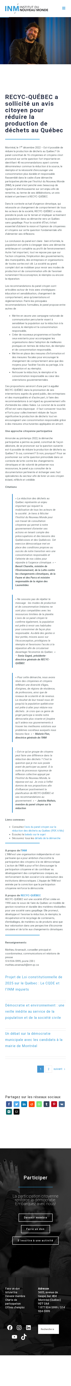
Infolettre (11, 1292)
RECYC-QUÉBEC (31, 895)
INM (24, 850)
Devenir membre (15, 1296)
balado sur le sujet (35, 834)
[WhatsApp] (39, 1104)
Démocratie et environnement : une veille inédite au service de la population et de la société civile (34, 1011)
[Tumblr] (46, 1104)
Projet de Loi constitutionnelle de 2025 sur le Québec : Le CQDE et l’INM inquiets (33, 983)
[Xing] (9, 1112)
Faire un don (12, 1288)
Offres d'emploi (14, 1307)
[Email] (16, 1112)
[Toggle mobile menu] (64, 8)
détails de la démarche (47, 838)
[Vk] (62, 1104)
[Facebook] (9, 1104)
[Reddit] (32, 1104)
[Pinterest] (54, 1104)
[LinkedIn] (24, 1104)
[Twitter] (16, 1104)
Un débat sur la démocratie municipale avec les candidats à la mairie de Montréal (34, 1039)
